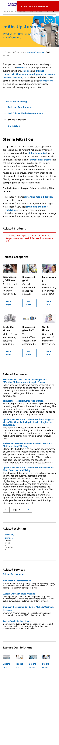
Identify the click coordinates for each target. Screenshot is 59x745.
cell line (26, 70)
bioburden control (37, 153)
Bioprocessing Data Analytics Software (32, 665)
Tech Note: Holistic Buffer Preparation (23, 400)
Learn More (8, 303)
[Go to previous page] (28, 510)
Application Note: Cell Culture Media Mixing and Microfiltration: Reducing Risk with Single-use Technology (28, 422)
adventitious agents (40, 159)
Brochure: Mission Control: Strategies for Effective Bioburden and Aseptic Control (24, 381)
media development (32, 74)
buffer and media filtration (38, 196)
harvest (21, 67)
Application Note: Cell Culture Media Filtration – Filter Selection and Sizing (28, 469)
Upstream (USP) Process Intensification (6, 665)
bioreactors (46, 80)
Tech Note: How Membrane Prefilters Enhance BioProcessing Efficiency (27, 445)
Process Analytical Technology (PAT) (19, 665)
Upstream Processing (35, 52)
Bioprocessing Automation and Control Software (46, 665)
